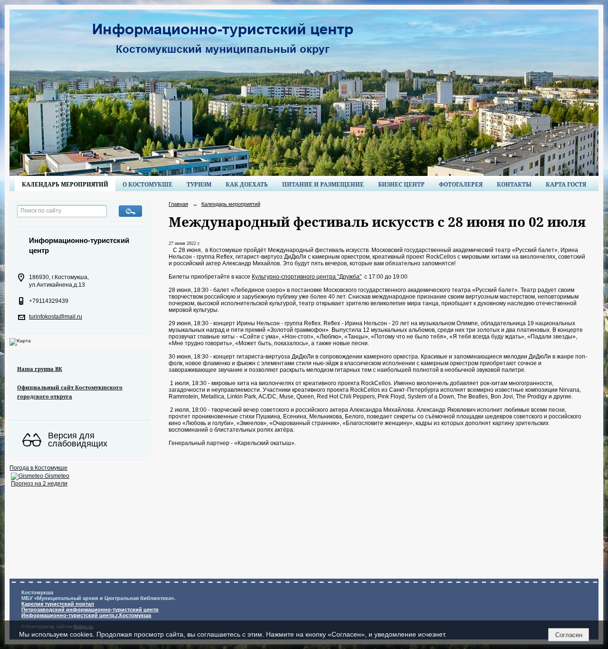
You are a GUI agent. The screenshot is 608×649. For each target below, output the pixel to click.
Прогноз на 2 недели (39, 483)
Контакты (514, 184)
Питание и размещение (323, 184)
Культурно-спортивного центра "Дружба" (306, 276)
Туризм (199, 184)
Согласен (568, 635)
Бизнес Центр (401, 184)
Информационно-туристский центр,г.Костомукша (86, 615)
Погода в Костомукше (38, 468)
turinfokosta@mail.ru (55, 316)
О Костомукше (147, 184)
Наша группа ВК (39, 368)
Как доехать (247, 184)
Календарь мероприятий (65, 184)
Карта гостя (566, 184)
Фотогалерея (461, 184)
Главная (178, 204)
